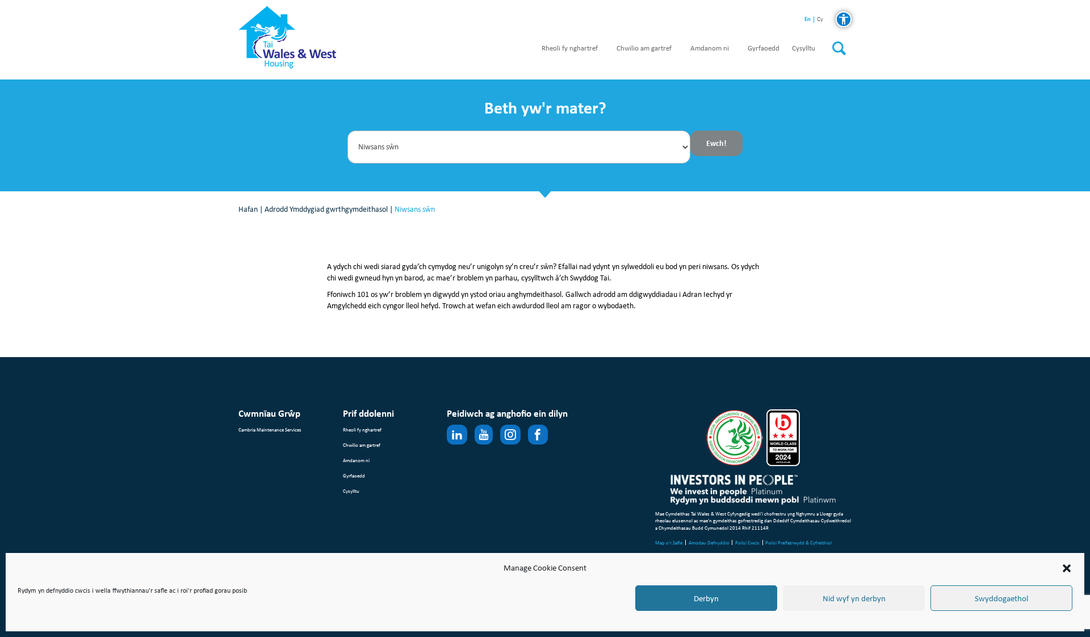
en (807, 19)
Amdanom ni (709, 48)
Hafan (248, 209)
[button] (1066, 568)
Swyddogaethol (1001, 598)
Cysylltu (803, 48)
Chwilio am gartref (644, 48)
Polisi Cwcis (747, 542)
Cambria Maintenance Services (269, 429)
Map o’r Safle (668, 542)
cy (820, 19)
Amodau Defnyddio (709, 542)
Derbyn (706, 598)
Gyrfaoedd (763, 48)
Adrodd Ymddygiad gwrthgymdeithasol (326, 209)
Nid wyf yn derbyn (854, 598)
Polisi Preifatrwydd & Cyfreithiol (798, 542)
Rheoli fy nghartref (570, 48)
